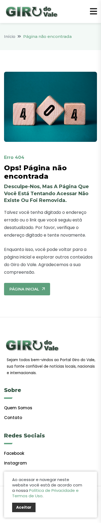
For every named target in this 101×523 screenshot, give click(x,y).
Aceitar (24, 507)
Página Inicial (24, 289)
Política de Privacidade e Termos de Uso (45, 493)
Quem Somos (18, 408)
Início (9, 36)
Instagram (15, 463)
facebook (14, 453)
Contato (13, 417)
